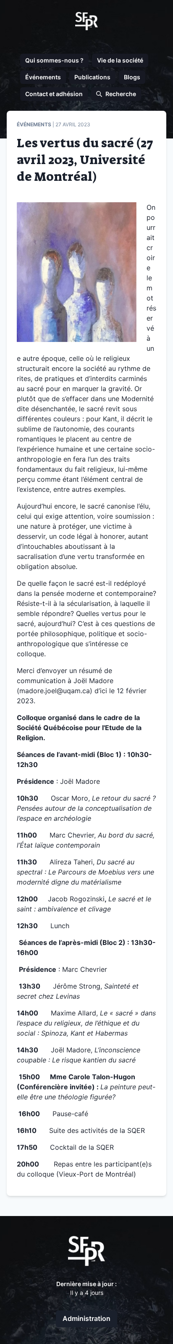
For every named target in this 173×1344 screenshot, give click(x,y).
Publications (92, 77)
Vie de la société (120, 60)
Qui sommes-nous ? (54, 60)
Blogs (132, 77)
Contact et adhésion (54, 93)
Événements (43, 77)
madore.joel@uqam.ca (54, 690)
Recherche (120, 93)
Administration (86, 1318)
